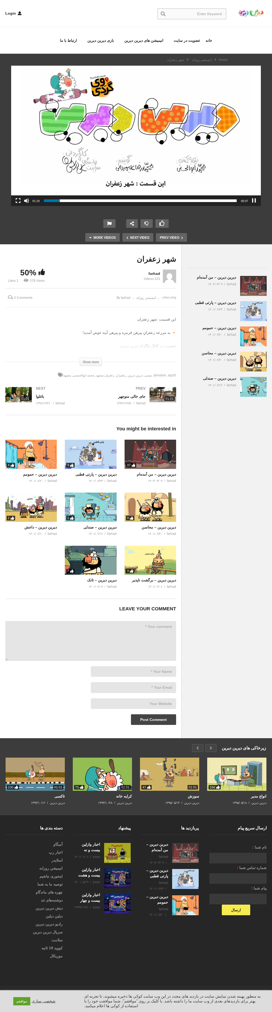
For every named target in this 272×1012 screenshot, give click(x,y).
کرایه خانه (124, 796)
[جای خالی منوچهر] (136, 401)
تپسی (148, 375)
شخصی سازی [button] (44, 1001)
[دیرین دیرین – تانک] (90, 560)
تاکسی (59, 796)
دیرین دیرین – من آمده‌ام (156, 474)
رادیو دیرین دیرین (49, 924)
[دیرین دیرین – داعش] (31, 507)
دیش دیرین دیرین (49, 908)
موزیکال (56, 956)
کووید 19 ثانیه (52, 948)
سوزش (193, 796)
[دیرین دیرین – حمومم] (31, 454)
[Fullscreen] (18, 200)
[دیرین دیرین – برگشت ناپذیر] (150, 560)
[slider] (140, 200)
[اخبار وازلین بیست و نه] (117, 853)
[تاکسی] (35, 774)
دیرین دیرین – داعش (40, 527)
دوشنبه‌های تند (52, 900)
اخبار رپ (56, 852)
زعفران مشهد (105, 375)
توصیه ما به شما (50, 884)
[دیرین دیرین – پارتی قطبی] (90, 454)
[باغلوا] (45, 401)
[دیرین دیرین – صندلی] (90, 507)
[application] (136, 136)
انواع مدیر (258, 796)
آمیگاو (58, 844)
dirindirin (160, 375)
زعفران (121, 375)
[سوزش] (169, 774)
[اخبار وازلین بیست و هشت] (117, 878)
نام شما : (259, 847)
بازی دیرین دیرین (100, 40)
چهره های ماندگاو (49, 892)
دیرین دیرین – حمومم (40, 474)
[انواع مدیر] (236, 774)
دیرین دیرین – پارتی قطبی (96, 474)
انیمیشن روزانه (146, 298)
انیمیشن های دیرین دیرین (143, 40)
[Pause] (254, 200)
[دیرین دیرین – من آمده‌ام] (150, 454)
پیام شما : (259, 888)
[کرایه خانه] (102, 774)
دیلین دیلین (54, 916)
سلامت (57, 940)
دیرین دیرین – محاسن (159, 527)
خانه (209, 40)
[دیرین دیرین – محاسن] (150, 507)
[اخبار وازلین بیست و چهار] (117, 903)
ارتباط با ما (68, 40)
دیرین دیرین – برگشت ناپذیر (154, 580)
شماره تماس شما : (251, 868)
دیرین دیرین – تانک (102, 580)
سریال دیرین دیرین (48, 932)
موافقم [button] (21, 1001)
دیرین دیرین (135, 375)
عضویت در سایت (186, 40)
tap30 (172, 375)
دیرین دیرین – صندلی (100, 527)
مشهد (67, 375)
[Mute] (26, 200)
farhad (154, 273)
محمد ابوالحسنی (83, 375)
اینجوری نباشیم (51, 876)
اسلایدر (57, 860)
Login (11, 13)
